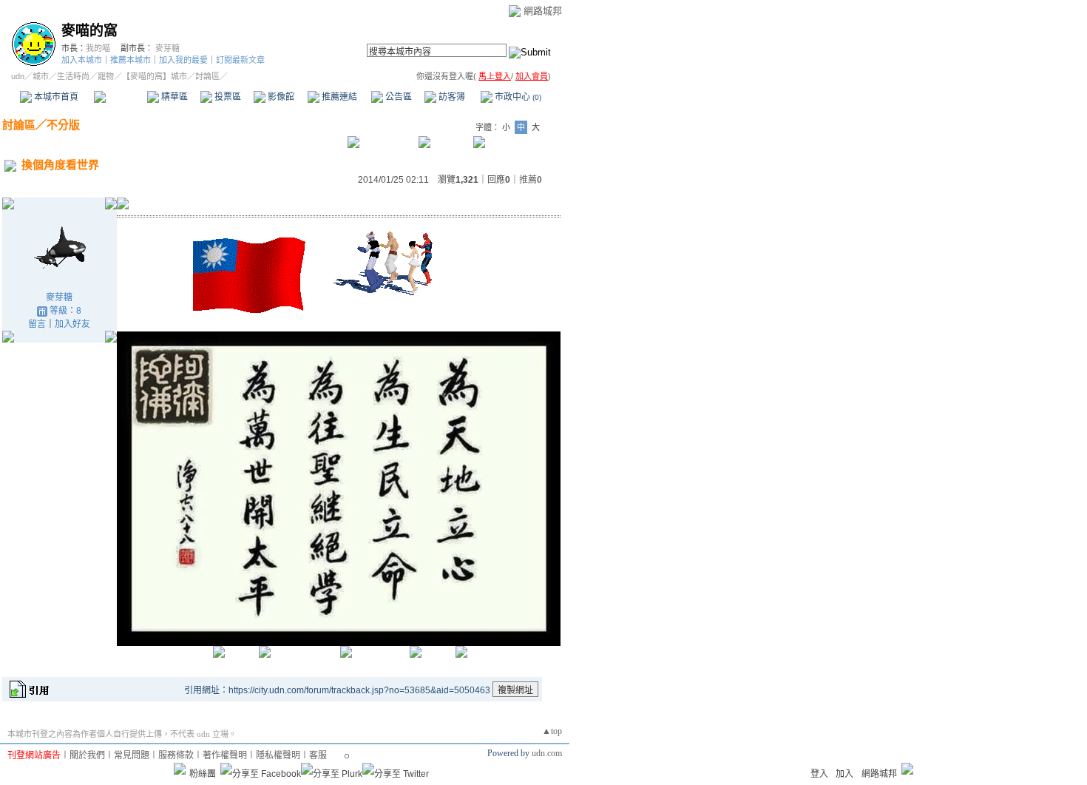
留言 (37, 324)
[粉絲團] (180, 769)
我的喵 (98, 48)
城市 (41, 76)
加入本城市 (81, 59)
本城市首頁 (55, 97)
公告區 (397, 97)
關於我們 (87, 755)
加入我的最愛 (183, 59)
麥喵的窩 (89, 30)
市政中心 (516, 97)
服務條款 (176, 755)
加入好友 (72, 324)
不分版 (63, 124)
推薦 (530, 180)
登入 (819, 774)
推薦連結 (338, 97)
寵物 (106, 76)
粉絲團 (202, 774)
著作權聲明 (225, 755)
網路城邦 (543, 10)
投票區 (226, 97)
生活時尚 (73, 76)
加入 (844, 774)
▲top (552, 731)
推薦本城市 (130, 59)
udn (17, 76)
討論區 (120, 97)
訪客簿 (450, 97)
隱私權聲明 (278, 755)
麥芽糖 (167, 48)
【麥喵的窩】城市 (154, 76)
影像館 (279, 97)
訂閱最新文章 (240, 59)
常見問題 (131, 755)
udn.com (547, 753)
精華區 (173, 97)
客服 (318, 755)
